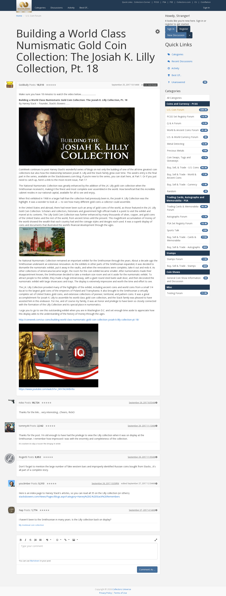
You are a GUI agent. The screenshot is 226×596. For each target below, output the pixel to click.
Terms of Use (120, 593)
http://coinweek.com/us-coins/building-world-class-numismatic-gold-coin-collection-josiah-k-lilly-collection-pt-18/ (79, 319)
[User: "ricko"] (10, 401)
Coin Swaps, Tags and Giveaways (187, 159)
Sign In (206, 7)
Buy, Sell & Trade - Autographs (187, 247)
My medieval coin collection (31, 525)
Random (187, 191)
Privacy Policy (105, 593)
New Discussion (175, 35)
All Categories (174, 97)
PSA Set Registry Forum (187, 223)
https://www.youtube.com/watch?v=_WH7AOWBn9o (47, 389)
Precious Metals (187, 150)
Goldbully (24, 84)
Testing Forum (187, 293)
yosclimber (24, 483)
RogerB (23, 457)
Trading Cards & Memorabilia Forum (187, 208)
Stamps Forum (187, 259)
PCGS (156, 2)
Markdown (35, 560)
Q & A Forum (187, 123)
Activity (71, 7)
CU (195, 2)
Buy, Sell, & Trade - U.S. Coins (187, 167)
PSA (164, 2)
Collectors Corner (142, 2)
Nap (21, 510)
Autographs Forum (187, 216)
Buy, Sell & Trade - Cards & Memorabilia (187, 238)
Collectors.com (184, 2)
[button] (157, 31)
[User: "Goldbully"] (10, 84)
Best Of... (84, 7)
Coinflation (206, 2)
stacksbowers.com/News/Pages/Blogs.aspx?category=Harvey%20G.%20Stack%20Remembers (69, 496)
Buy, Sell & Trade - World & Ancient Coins (187, 176)
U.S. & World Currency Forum (187, 137)
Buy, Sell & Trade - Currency (187, 184)
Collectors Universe (121, 589)
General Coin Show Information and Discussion (187, 279)
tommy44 (24, 425)
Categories (40, 7)
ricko (21, 402)
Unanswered (188, 82)
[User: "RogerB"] (10, 459)
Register (183, 28)
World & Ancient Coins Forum (187, 130)
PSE (171, 2)
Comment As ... (147, 569)
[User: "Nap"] (10, 510)
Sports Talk (187, 230)
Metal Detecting (187, 143)
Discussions (57, 7)
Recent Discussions (181, 61)
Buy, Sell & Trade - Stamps (187, 265)
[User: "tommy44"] (10, 427)
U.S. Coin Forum (150, 85)
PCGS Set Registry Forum (187, 116)
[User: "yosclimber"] (10, 483)
